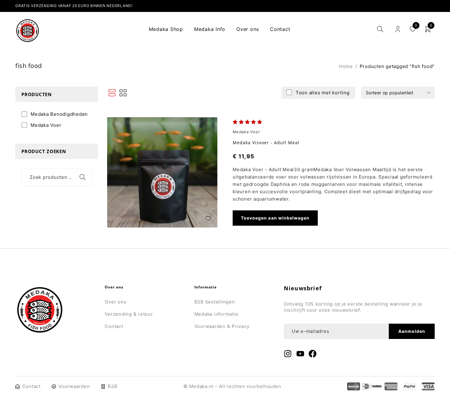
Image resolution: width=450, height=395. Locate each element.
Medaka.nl (201, 386)
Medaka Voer (46, 125)
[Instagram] (288, 354)
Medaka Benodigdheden (59, 114)
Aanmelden (411, 331)
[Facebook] (313, 354)
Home (346, 66)
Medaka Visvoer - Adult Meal (266, 142)
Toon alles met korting (323, 93)
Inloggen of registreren (397, 29)
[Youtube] (300, 354)
